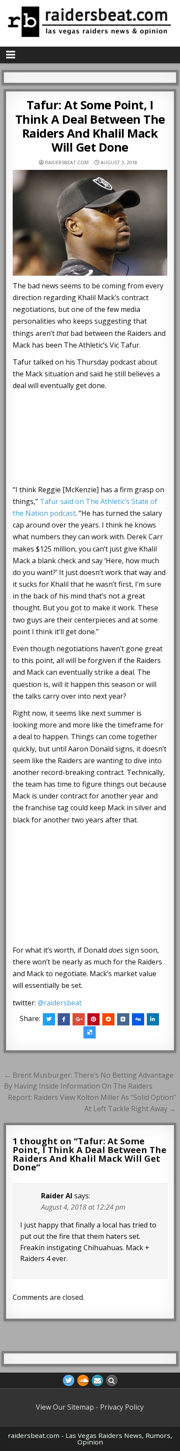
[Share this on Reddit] (108, 1019)
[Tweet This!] (49, 1019)
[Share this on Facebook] (64, 1019)
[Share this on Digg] (138, 1019)
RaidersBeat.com (67, 162)
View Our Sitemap (65, 1407)
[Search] (112, 1380)
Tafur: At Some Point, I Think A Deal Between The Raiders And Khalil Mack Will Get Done (90, 126)
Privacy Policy (122, 1407)
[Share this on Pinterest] (93, 1019)
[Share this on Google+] (79, 1019)
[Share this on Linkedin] (153, 1019)
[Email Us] (97, 1380)
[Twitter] (68, 1380)
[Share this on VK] (123, 1019)
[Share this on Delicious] (89, 1032)
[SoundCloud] (83, 1380)
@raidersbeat (60, 1003)
